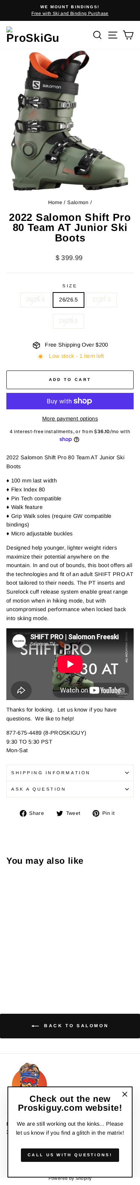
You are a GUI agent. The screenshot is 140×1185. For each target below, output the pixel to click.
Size (69, 285)
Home (55, 202)
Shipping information (51, 772)
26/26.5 (68, 300)
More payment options (70, 419)
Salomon (78, 202)
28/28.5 (68, 321)
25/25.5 (35, 300)
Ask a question (38, 789)
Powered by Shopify (70, 1178)
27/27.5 (101, 300)
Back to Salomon (75, 1025)
